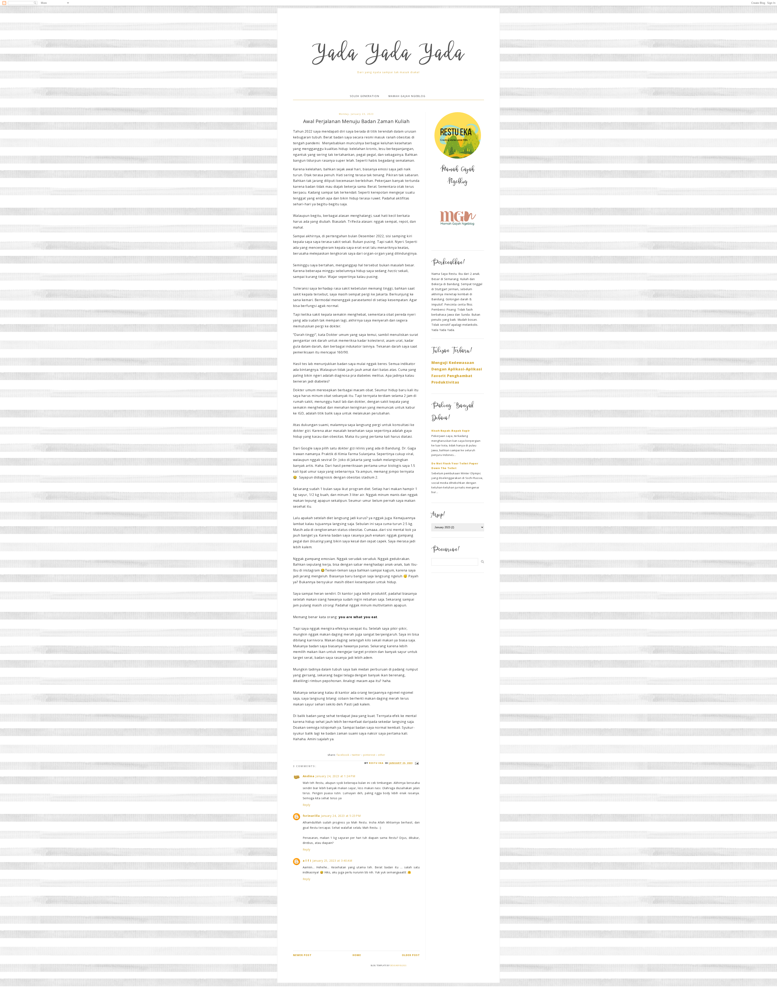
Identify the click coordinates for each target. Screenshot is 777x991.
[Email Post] (416, 762)
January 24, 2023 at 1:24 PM (335, 776)
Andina (308, 776)
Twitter (356, 755)
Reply (306, 805)
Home (356, 955)
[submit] (482, 561)
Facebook (343, 755)
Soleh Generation (364, 96)
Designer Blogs (398, 965)
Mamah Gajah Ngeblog (407, 96)
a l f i (307, 860)
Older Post (411, 955)
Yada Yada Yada (388, 55)
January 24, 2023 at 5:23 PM (341, 816)
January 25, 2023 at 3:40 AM (332, 860)
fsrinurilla (311, 816)
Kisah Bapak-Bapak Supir (450, 430)
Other (381, 755)
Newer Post (302, 955)
